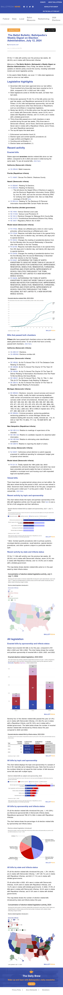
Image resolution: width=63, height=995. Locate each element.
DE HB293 (14, 362)
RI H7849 (13, 233)
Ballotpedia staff (13, 44)
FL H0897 (13, 177)
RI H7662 (13, 229)
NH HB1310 (14, 430)
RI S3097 (13, 260)
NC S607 (13, 220)
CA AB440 (14, 169)
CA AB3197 (14, 352)
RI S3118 (13, 464)
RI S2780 (13, 247)
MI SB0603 (14, 393)
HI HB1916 (14, 201)
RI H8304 (13, 240)
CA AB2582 (14, 354)
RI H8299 (13, 278)
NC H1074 (14, 218)
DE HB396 (14, 371)
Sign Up (31, 984)
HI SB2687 (14, 185)
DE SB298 (14, 367)
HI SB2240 (14, 188)
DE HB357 (14, 378)
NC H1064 (14, 214)
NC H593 (13, 211)
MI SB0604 (14, 413)
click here (37, 161)
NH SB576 (14, 444)
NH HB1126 (14, 435)
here (29, 199)
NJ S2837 (13, 452)
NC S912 (13, 216)
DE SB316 (14, 382)
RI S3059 (13, 253)
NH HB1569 (14, 439)
